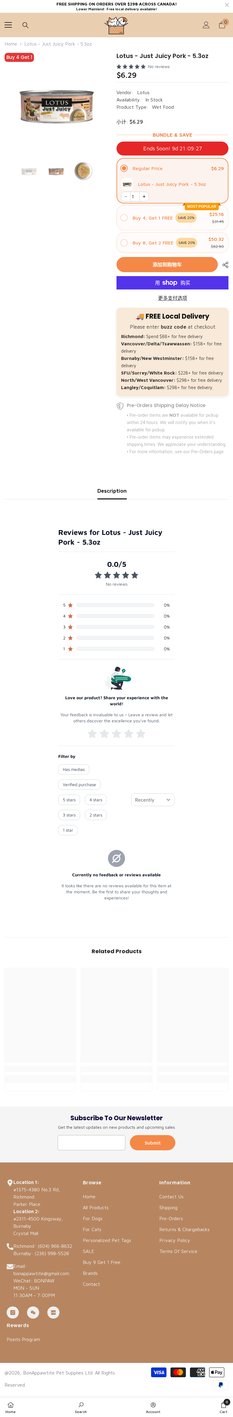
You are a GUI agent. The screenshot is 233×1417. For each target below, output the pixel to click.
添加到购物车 (167, 264)
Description (112, 491)
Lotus (143, 92)
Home (11, 43)
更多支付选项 (172, 298)
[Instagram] (13, 1312)
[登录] (206, 25)
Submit (153, 1142)
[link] (40, 1069)
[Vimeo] (53, 1312)
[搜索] (25, 25)
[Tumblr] (33, 1312)
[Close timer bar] (227, 4)
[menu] (8, 25)
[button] (172, 168)
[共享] (223, 265)
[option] (56, 102)
